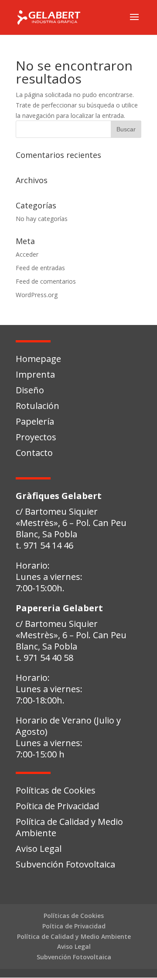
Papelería (35, 421)
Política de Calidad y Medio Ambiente (69, 827)
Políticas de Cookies (56, 790)
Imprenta (35, 374)
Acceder (27, 254)
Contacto (34, 453)
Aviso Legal (38, 848)
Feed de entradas (40, 268)
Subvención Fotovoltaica (65, 864)
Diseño (30, 390)
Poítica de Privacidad (57, 806)
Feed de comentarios (46, 281)
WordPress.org (37, 295)
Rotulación (37, 406)
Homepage (38, 359)
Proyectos (36, 437)
